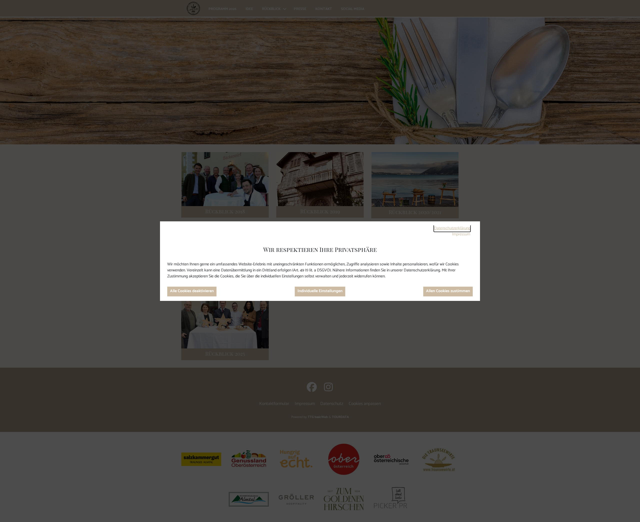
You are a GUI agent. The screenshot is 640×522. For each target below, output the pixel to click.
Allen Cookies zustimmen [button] (448, 291)
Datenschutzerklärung (452, 228)
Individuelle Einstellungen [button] (320, 291)
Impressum (461, 234)
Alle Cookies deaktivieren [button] (192, 291)
